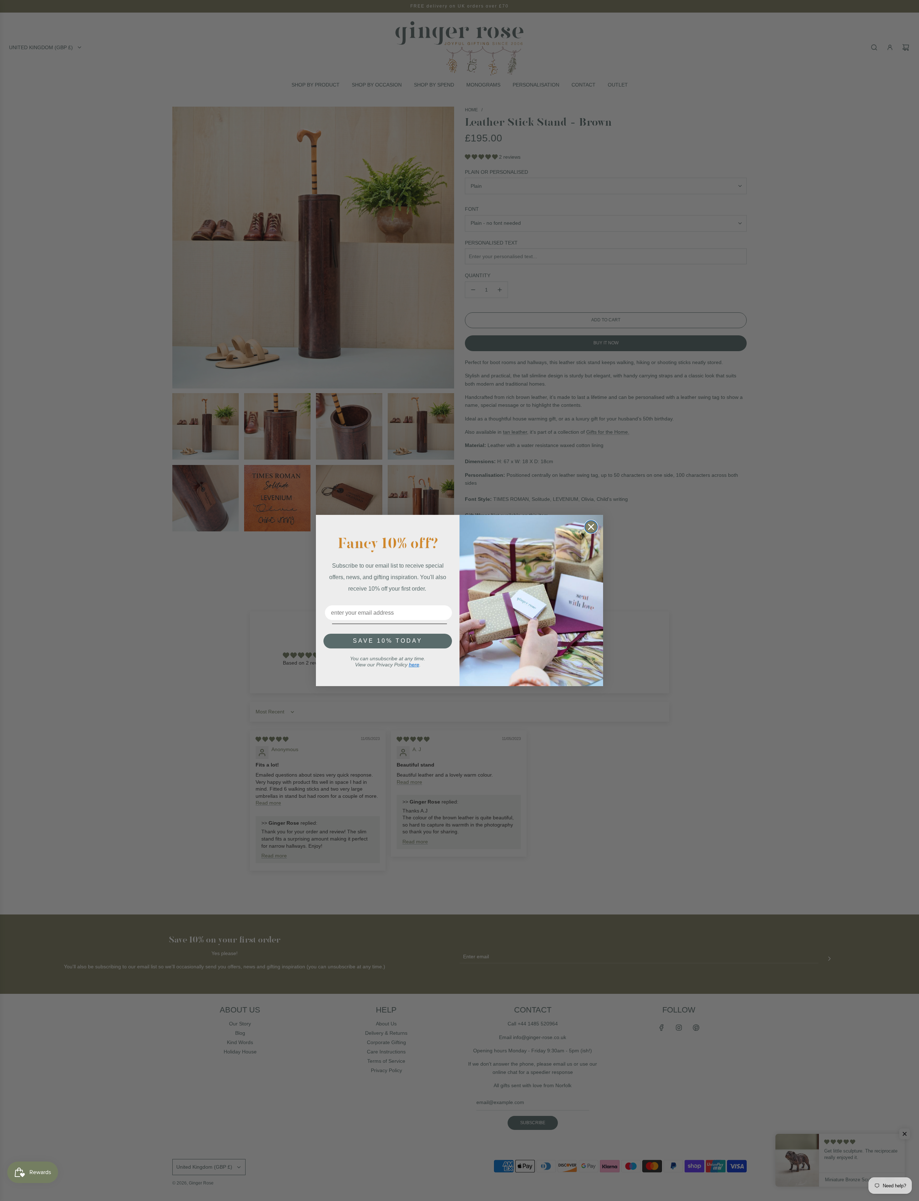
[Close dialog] (591, 527)
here (414, 664)
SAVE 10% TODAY (388, 641)
